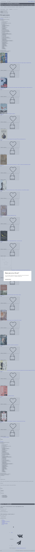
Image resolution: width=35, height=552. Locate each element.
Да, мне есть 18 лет (8, 279)
